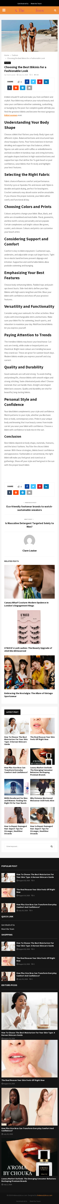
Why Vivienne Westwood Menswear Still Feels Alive (42, 799)
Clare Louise (10, 75)
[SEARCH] (52, 846)
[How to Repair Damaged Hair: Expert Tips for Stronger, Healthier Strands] (16, 815)
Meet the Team (36, 3)
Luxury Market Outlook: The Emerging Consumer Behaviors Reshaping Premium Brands (41, 771)
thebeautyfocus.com (44, 1195)
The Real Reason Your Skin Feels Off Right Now (42, 738)
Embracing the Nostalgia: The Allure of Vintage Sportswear (28, 695)
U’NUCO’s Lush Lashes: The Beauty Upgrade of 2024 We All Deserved (28, 649)
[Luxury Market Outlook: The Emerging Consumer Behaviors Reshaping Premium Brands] (42, 756)
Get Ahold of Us (22, 3)
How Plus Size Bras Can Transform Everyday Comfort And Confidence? (16, 770)
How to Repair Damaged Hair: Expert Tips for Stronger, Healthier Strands (15, 830)
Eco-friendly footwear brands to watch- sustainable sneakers (29, 508)
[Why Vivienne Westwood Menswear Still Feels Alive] (42, 787)
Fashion (7, 63)
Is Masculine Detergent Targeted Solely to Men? (29, 524)
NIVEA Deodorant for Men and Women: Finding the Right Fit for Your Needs (15, 800)
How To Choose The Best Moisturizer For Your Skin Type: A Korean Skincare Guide (16, 740)
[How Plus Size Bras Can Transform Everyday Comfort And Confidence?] (16, 756)
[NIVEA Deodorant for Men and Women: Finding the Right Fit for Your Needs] (16, 787)
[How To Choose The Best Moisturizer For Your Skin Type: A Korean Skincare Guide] (16, 726)
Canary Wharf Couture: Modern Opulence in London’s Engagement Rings (26, 604)
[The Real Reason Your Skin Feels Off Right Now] (42, 726)
